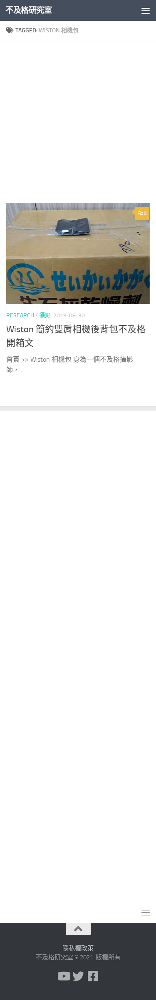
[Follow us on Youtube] (63, 976)
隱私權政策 (78, 948)
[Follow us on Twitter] (78, 976)
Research (20, 315)
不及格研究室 (28, 10)
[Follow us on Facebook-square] (93, 976)
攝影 (45, 315)
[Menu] (145, 10)
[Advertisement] (78, 125)
